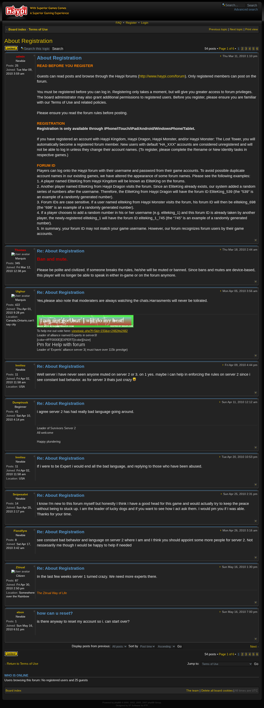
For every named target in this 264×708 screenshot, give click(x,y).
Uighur (20, 291)
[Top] (255, 240)
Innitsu (20, 365)
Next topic (236, 29)
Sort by (133, 646)
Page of (226, 48)
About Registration (28, 41)
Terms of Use (38, 29)
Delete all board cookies (217, 690)
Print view (251, 29)
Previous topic (218, 29)
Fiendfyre (20, 530)
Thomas (20, 250)
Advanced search (246, 9)
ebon (20, 612)
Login (144, 22)
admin (20, 56)
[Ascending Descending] (170, 646)
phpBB (117, 702)
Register (131, 22)
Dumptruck (20, 402)
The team (192, 690)
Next (253, 646)
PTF (146, 705)
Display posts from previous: (91, 646)
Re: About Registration (60, 251)
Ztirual (20, 567)
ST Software (134, 705)
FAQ (118, 22)
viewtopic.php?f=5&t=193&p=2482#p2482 (100, 331)
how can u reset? (55, 613)
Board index (17, 29)
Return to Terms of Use (22, 663)
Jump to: (193, 663)
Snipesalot (20, 494)
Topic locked (8, 48)
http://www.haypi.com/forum (162, 76)
